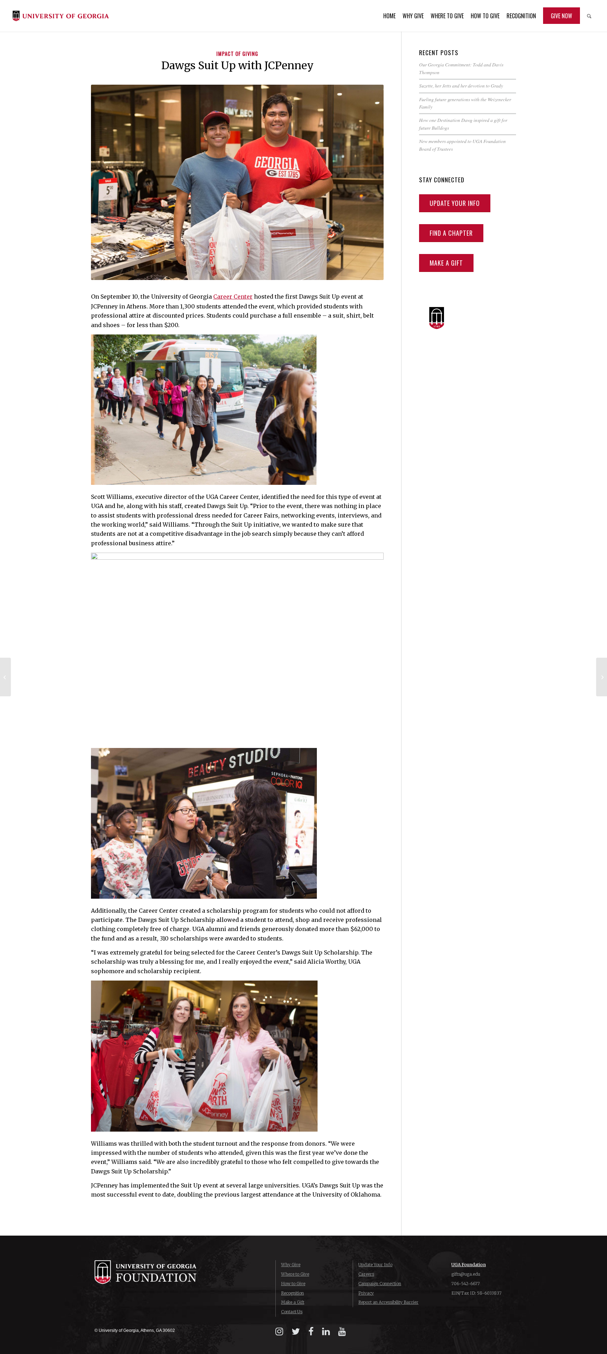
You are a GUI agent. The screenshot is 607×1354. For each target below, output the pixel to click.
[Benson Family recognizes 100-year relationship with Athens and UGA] (5, 677)
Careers (366, 1274)
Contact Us (291, 1311)
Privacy (366, 1293)
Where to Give (295, 1274)
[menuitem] (389, 16)
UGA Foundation (468, 1264)
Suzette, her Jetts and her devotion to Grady (461, 85)
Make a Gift (292, 1302)
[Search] (589, 16)
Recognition (292, 1293)
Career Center (233, 296)
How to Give (293, 1283)
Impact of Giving (237, 53)
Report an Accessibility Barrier (388, 1302)
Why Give (290, 1264)
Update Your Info (375, 1264)
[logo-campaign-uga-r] (60, 16)
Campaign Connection (379, 1283)
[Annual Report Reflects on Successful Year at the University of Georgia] (601, 677)
